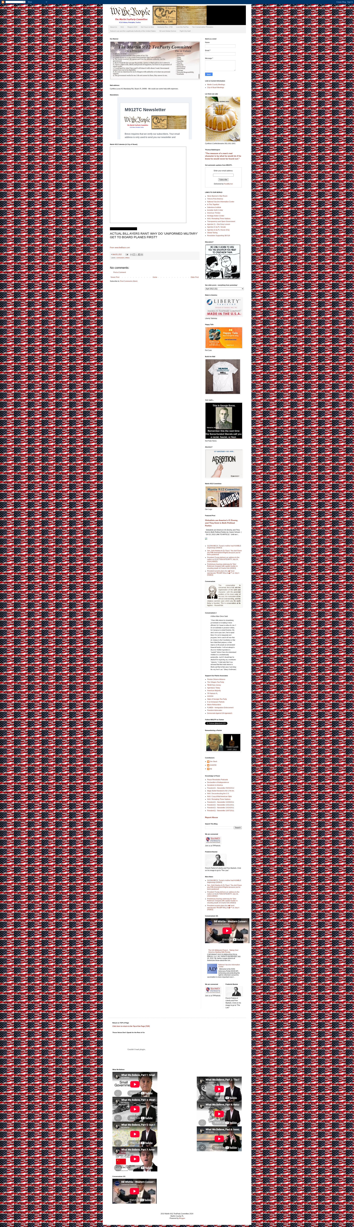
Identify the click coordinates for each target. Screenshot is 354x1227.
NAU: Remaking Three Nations (218, 219)
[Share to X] (136, 254)
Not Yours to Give (147, 27)
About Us (113, 27)
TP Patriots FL (212, 693)
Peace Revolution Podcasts (217, 780)
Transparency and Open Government (221, 221)
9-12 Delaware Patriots (215, 702)
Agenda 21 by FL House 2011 (218, 230)
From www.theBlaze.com (120, 248)
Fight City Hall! (185, 31)
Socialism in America (215, 785)
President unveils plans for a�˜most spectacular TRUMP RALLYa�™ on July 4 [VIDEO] (223, 573)
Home (155, 277)
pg (211, 769)
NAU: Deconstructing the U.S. (218, 794)
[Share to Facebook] (139, 254)
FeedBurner (228, 184)
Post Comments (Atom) (128, 281)
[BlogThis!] (134, 254)
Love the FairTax (182, 27)
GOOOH (210, 696)
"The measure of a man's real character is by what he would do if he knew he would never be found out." (223, 156)
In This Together (213, 204)
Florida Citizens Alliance (216, 679)
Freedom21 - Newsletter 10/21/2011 (220, 805)
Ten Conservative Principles (202, 27)
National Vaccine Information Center (220, 202)
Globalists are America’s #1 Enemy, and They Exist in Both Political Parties (221, 523)
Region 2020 (132, 27)
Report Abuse (211, 817)
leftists (127, 258)
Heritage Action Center (215, 216)
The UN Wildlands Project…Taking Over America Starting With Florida (223, 951)
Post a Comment (119, 272)
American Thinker (213, 213)
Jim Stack (213, 761)
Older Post (195, 277)
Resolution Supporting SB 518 (218, 236)
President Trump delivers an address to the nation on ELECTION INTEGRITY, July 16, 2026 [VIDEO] (223, 559)
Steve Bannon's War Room (217, 196)
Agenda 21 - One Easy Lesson (218, 224)
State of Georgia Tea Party (217, 699)
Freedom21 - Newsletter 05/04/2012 (220, 788)
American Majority (214, 691)
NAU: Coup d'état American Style (219, 796)
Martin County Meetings (216, 85)
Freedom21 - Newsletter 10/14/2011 (220, 808)
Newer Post (115, 277)
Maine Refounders (214, 705)
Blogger (182, 1218)
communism (120, 258)
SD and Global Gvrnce (167, 31)
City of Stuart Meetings (215, 87)
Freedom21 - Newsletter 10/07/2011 (220, 811)
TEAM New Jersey (214, 685)
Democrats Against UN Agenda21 (219, 713)
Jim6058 (213, 765)
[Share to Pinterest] (141, 254)
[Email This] (131, 254)
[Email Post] (127, 254)
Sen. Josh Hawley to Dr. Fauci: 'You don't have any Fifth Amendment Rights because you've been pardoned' (224, 553)
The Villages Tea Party (215, 682)
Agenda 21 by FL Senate (216, 227)
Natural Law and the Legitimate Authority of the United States (133, 31)
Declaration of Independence (218, 782)
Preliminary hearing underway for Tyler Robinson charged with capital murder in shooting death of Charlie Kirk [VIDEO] (222, 566)
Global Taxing (212, 233)
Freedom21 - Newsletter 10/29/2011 (220, 802)
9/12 (122, 27)
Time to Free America (215, 199)
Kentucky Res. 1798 (165, 27)
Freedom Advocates (214, 710)
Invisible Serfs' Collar (215, 210)
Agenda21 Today (213, 688)
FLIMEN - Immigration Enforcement (220, 708)
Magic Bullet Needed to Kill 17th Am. (220, 791)
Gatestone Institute (214, 207)
